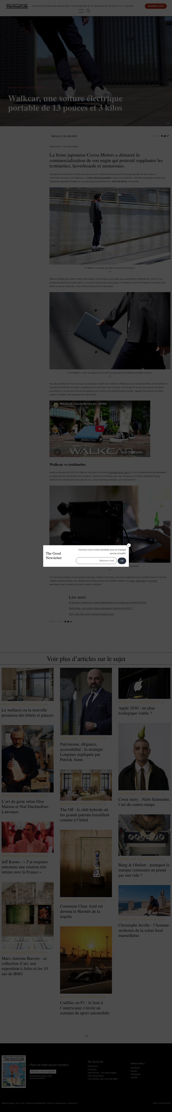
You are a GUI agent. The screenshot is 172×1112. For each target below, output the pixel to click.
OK (122, 560)
